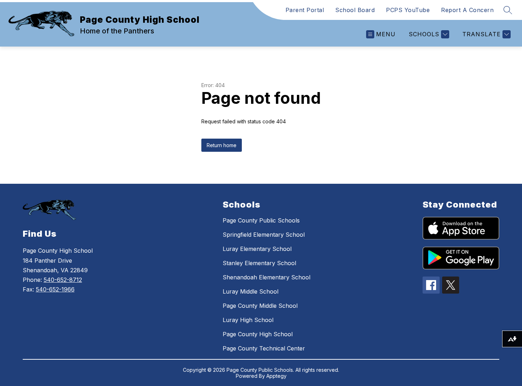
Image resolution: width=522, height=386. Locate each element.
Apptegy (276, 376)
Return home (221, 145)
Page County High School (258, 334)
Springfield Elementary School (264, 234)
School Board (355, 10)
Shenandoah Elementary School (266, 277)
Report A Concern (467, 10)
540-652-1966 (55, 289)
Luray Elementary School (257, 248)
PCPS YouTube (408, 10)
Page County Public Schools (261, 220)
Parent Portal (305, 10)
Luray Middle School (250, 291)
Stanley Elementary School (259, 263)
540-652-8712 (63, 279)
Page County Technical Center (264, 348)
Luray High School (248, 319)
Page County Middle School (260, 305)
